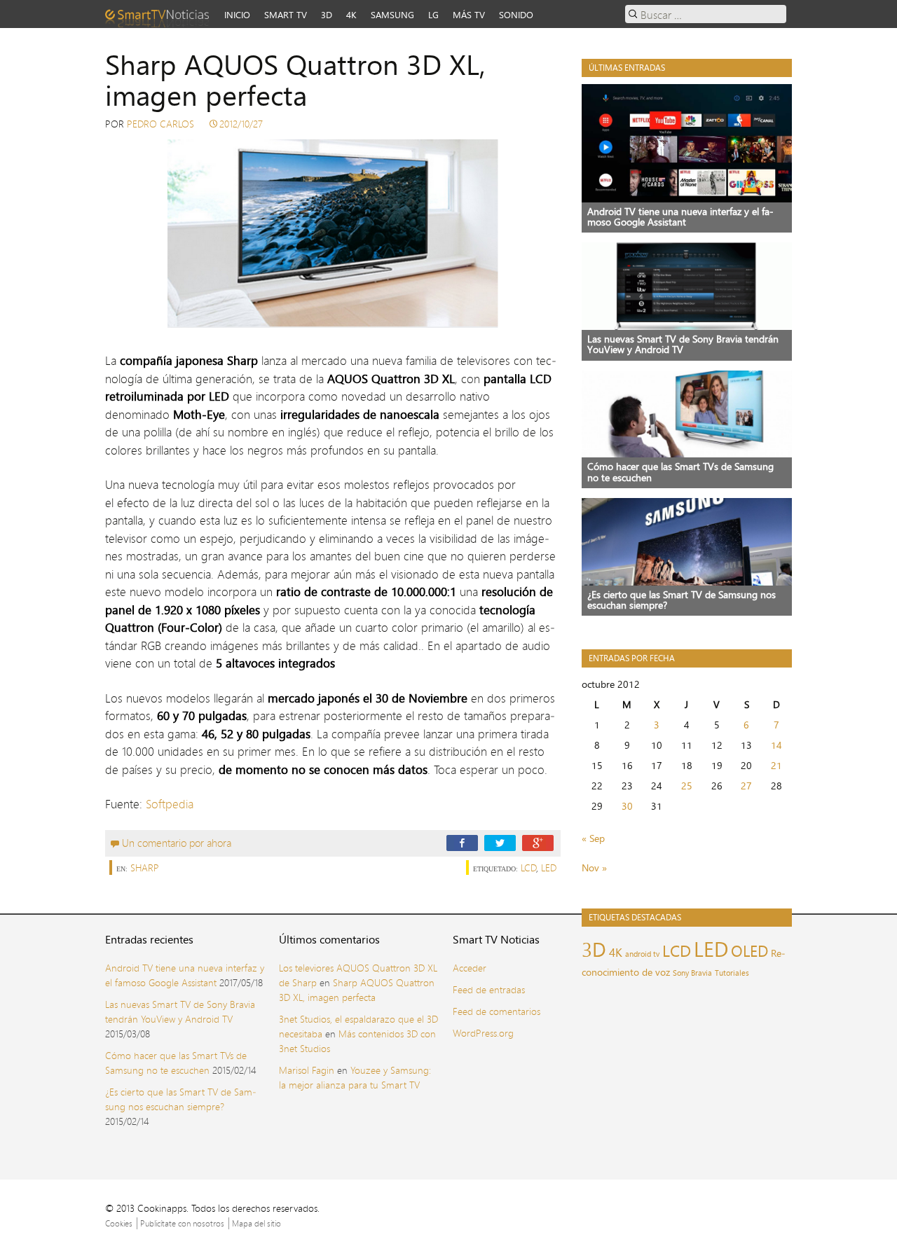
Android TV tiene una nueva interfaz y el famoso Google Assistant (184, 975)
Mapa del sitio (256, 1223)
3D (326, 14)
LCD (528, 867)
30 (627, 806)
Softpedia (169, 804)
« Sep (593, 838)
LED (548, 867)
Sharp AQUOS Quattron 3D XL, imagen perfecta (356, 989)
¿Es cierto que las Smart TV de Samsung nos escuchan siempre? (180, 1099)
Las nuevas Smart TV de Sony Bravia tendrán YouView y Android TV (180, 1011)
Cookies (118, 1223)
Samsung (392, 14)
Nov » (594, 867)
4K (351, 14)
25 (686, 785)
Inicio (237, 14)
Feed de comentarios (496, 1011)
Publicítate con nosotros (182, 1223)
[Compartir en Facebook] (462, 842)
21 (776, 765)
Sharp (144, 867)
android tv (642, 954)
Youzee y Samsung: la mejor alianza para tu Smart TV (355, 1077)
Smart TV (285, 14)
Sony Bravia (692, 973)
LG (433, 14)
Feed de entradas (489, 989)
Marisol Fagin (306, 1070)
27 (746, 785)
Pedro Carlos (160, 123)
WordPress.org (483, 1032)
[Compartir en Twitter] (500, 842)
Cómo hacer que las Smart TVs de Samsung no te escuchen (176, 1062)
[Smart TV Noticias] (161, 14)
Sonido (516, 14)
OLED (749, 951)
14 (776, 745)
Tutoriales (732, 973)
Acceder (469, 967)
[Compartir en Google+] (538, 842)
